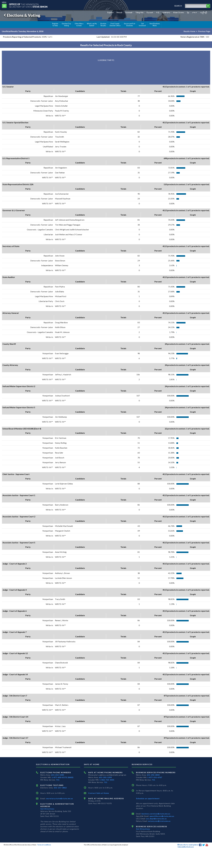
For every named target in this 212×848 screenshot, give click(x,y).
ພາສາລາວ (166, 12)
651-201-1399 (105, 777)
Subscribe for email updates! (189, 845)
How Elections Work (155, 25)
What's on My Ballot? (92, 25)
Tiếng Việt (139, 12)
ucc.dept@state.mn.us (156, 819)
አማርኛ (194, 12)
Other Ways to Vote (79, 25)
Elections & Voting (23, 15)
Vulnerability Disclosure (186, 847)
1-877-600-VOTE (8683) (62, 777)
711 (57, 780)
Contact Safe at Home (98, 793)
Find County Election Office (115, 25)
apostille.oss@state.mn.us (161, 816)
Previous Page (204, 31)
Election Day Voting (66, 25)
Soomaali (128, 12)
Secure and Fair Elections (129, 25)
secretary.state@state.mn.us (59, 798)
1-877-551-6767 (154, 777)
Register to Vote (55, 25)
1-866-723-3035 (106, 780)
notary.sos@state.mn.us (159, 821)
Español (110, 12)
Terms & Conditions (44, 845)
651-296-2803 (153, 775)
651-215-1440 (57, 775)
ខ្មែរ (188, 12)
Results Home (189, 31)
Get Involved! (142, 25)
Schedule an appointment (148, 798)
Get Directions (47, 809)
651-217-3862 (60, 788)
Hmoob (119, 12)
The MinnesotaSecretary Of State (28, 5)
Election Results (103, 25)
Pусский (149, 12)
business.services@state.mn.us (155, 814)
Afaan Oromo (178, 12)
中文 (157, 12)
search (178, 6)
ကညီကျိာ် (203, 12)
